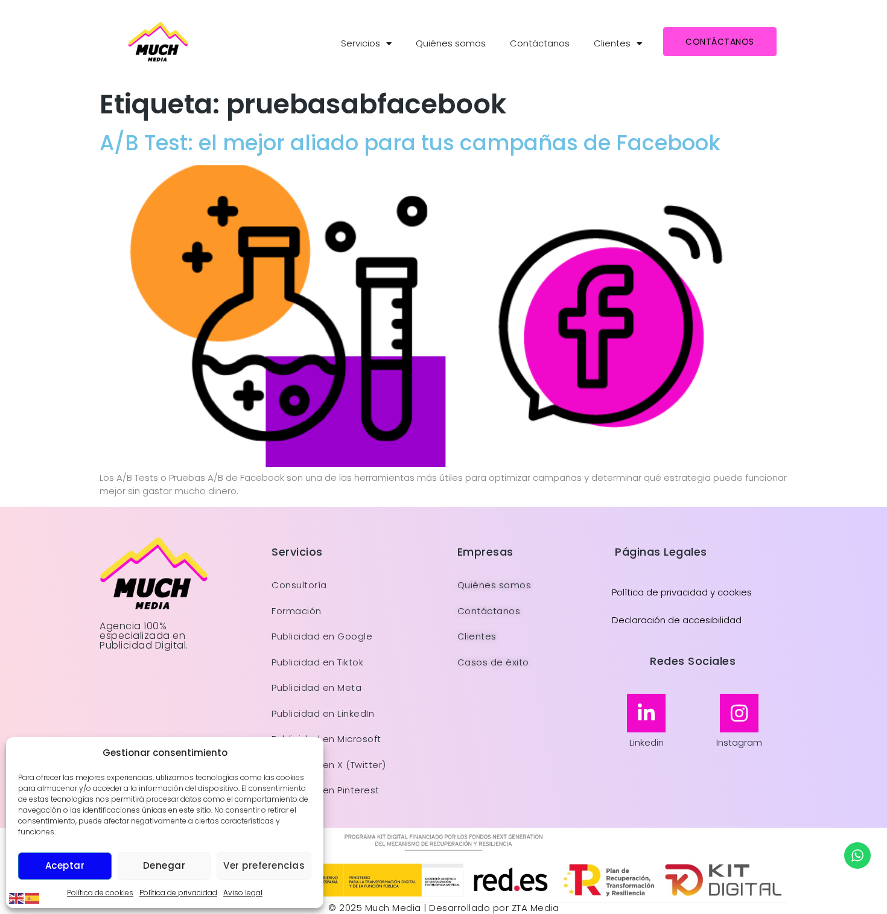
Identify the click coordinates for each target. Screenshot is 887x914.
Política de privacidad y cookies (682, 592)
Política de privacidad (178, 892)
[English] (17, 898)
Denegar (164, 865)
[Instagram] (739, 713)
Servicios (360, 43)
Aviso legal (242, 892)
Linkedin (646, 742)
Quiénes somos (451, 43)
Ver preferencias (264, 865)
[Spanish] (32, 898)
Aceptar (65, 865)
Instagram (739, 742)
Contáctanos (540, 43)
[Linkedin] (646, 713)
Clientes (612, 43)
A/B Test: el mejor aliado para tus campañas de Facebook (410, 142)
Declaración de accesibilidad (677, 620)
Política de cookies (100, 892)
